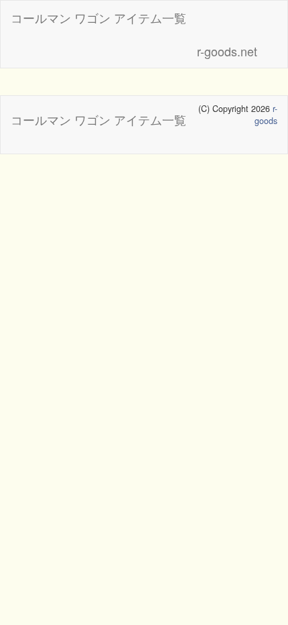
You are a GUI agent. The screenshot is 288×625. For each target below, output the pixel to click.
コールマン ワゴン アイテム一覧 (98, 17)
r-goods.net (227, 51)
